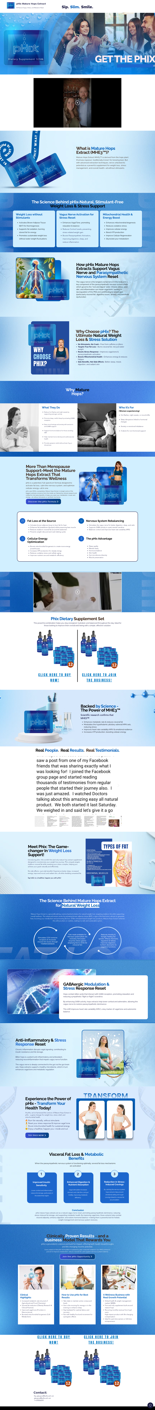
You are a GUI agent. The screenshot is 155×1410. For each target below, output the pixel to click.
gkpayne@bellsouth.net (45, 1396)
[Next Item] (118, 785)
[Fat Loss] (22, 521)
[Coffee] (81, 521)
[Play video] (77, 103)
